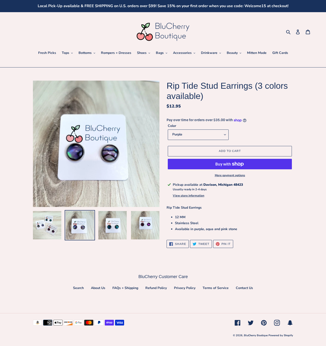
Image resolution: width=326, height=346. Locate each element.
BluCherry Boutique (256, 335)
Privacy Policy (184, 288)
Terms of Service (216, 288)
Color (172, 126)
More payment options (230, 175)
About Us (98, 288)
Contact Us (244, 288)
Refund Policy (156, 288)
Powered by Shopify (280, 335)
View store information (188, 195)
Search (78, 288)
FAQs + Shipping (125, 288)
